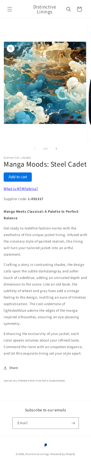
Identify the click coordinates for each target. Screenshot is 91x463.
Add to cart (17, 177)
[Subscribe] (73, 423)
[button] (9, 9)
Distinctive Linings (37, 454)
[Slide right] (56, 148)
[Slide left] (35, 148)
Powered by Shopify (62, 454)
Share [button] (13, 368)
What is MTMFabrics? (21, 188)
